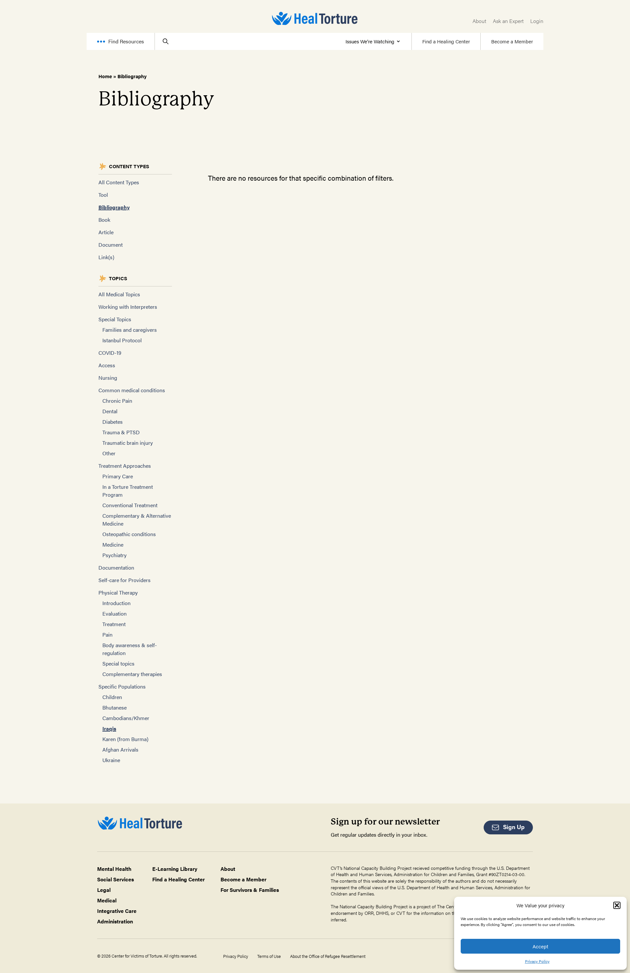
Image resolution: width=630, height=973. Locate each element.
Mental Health (114, 868)
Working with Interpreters (127, 306)
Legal (104, 890)
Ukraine (111, 760)
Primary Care (117, 476)
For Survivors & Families (249, 890)
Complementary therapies (132, 674)
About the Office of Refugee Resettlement (328, 956)
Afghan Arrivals (120, 749)
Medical (106, 900)
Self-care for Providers (124, 580)
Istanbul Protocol (122, 340)
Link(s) (106, 257)
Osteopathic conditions (129, 534)
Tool (103, 194)
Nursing (107, 377)
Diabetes (112, 421)
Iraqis (109, 728)
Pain (107, 634)
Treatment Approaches (124, 465)
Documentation (116, 567)
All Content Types (118, 182)
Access (106, 365)
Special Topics (114, 319)
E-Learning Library (174, 868)
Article (106, 232)
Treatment (114, 624)
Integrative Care (116, 911)
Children (112, 697)
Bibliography (114, 207)
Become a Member (512, 41)
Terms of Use (269, 956)
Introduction (116, 603)
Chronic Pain (117, 400)
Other (109, 453)
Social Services (115, 879)
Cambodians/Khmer (125, 718)
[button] (617, 905)
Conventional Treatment (130, 505)
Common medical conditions (131, 390)
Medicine (112, 544)
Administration (115, 921)
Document (110, 244)
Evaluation (114, 613)
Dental (109, 411)
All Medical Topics (119, 294)
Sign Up (514, 827)
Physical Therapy (118, 592)
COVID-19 (109, 352)
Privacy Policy (537, 961)
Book (104, 219)
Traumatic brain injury (127, 442)
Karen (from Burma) (125, 739)
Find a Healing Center (446, 41)
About (479, 21)
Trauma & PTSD (121, 432)
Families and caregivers (129, 329)
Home (105, 76)
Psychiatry (114, 555)
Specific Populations (122, 686)
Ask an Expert (508, 21)
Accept (540, 946)
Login (536, 21)
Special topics (118, 663)
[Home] (315, 18)
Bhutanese (114, 707)
